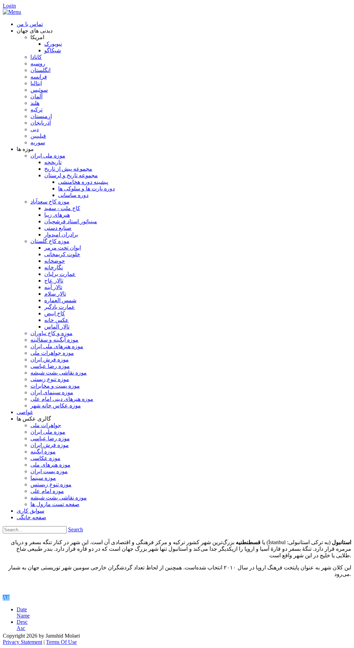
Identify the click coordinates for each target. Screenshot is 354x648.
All (6, 598)
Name (23, 616)
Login (9, 6)
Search (75, 529)
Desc (22, 622)
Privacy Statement (22, 642)
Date (22, 609)
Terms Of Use (61, 642)
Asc (21, 628)
